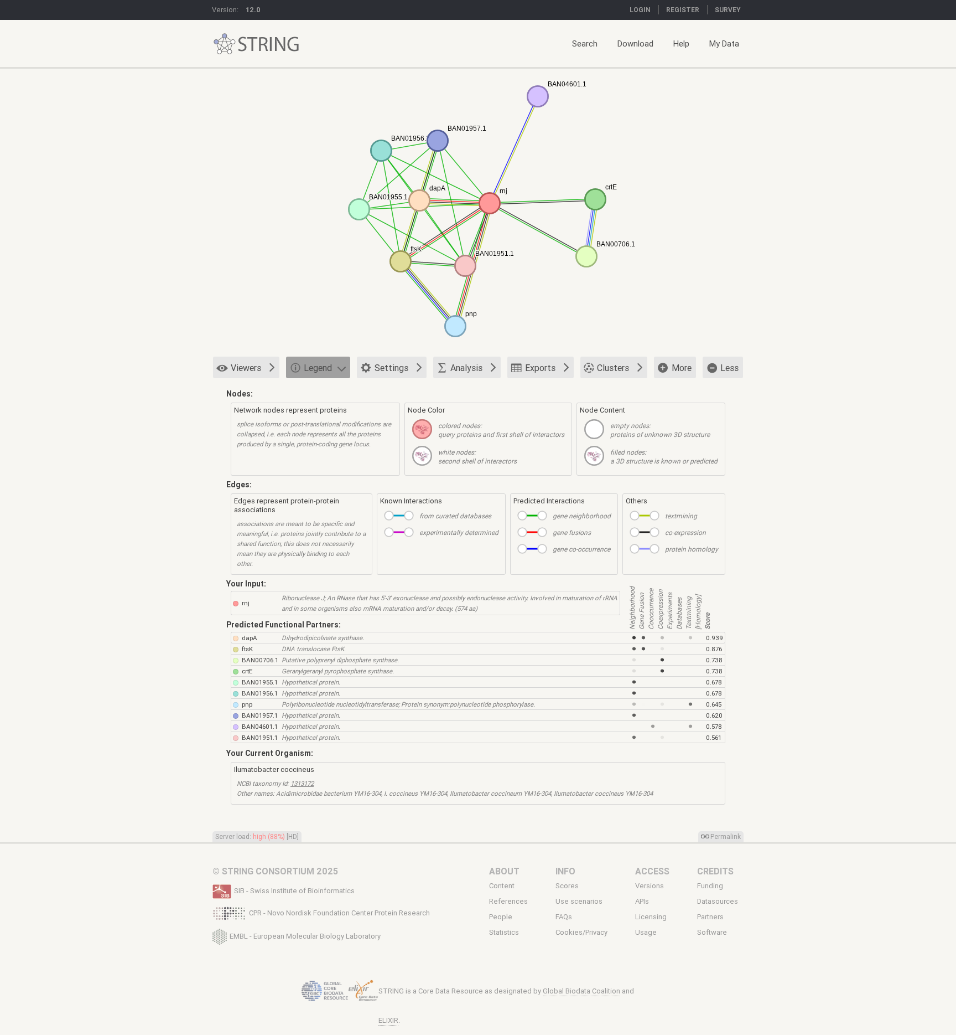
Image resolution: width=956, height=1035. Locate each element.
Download (635, 43)
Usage (646, 932)
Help (681, 43)
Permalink (725, 836)
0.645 (713, 704)
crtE (247, 671)
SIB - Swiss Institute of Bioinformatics (294, 890)
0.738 (714, 660)
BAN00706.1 (260, 660)
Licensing (651, 917)
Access (652, 871)
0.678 (714, 682)
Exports (540, 367)
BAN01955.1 (260, 682)
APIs (642, 901)
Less (729, 367)
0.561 (713, 737)
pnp (247, 704)
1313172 (302, 783)
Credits (715, 871)
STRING (224, 44)
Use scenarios (578, 901)
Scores (567, 885)
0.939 (714, 638)
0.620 (714, 715)
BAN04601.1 (260, 726)
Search (585, 43)
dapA (249, 638)
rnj (246, 603)
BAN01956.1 (260, 693)
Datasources (717, 901)
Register (682, 10)
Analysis (466, 367)
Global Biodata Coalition (581, 991)
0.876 (714, 649)
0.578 (714, 726)
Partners (710, 917)
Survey (728, 10)
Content (502, 885)
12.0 (253, 9)
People (500, 917)
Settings (391, 367)
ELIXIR (388, 1020)
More (682, 367)
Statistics (504, 932)
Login (640, 10)
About (504, 871)
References (508, 901)
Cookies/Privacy (581, 932)
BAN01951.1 (260, 737)
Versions (649, 885)
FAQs (563, 917)
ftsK (247, 649)
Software (712, 932)
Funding (710, 885)
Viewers (246, 367)
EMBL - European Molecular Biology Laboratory (305, 935)
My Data (724, 43)
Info (565, 871)
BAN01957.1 (260, 715)
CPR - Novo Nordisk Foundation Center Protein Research (339, 913)
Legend (318, 367)
